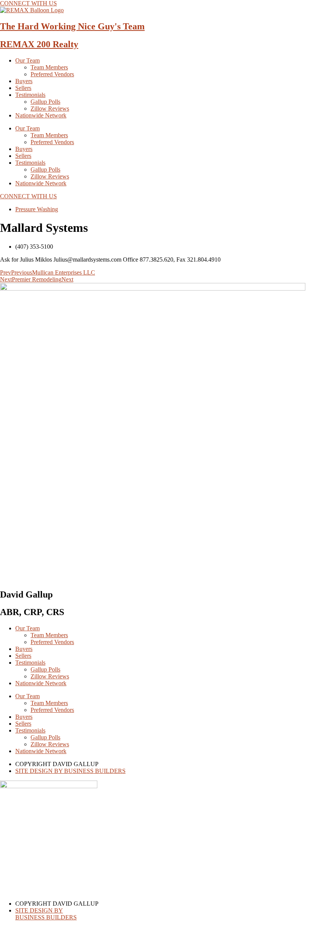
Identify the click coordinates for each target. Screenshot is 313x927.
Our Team (27, 60)
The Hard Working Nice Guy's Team (72, 26)
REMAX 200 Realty (39, 44)
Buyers (23, 81)
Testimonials (30, 95)
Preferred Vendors (52, 74)
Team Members (49, 67)
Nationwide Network (40, 115)
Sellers (23, 88)
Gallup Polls (45, 101)
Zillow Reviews (50, 108)
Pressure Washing (36, 209)
